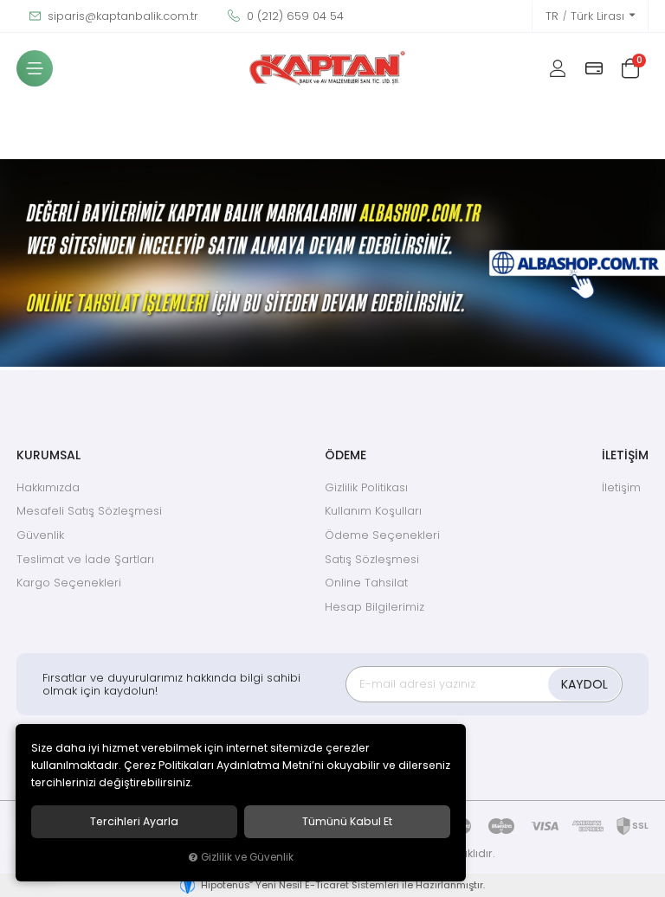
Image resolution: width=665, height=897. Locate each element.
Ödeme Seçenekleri (382, 535)
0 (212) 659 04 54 (293, 16)
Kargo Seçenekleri (68, 582)
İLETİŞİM (625, 455)
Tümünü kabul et (347, 822)
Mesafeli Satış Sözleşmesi (89, 510)
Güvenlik (40, 535)
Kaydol (584, 684)
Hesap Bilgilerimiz (374, 606)
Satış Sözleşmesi (372, 559)
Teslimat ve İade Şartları (85, 559)
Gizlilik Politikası (366, 487)
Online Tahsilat (366, 582)
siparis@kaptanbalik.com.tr (121, 16)
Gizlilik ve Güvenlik (247, 857)
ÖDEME (345, 455)
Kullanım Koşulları (373, 510)
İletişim (621, 487)
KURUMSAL (48, 455)
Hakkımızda (48, 487)
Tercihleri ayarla (134, 822)
